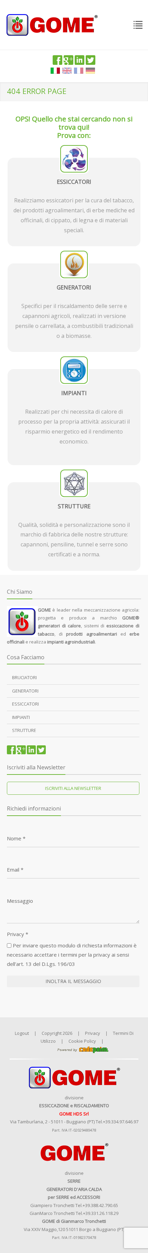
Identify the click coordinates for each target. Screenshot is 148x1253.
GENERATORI (25, 691)
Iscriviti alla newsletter (73, 788)
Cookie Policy (82, 1041)
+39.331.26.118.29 (100, 1213)
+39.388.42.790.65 (100, 1205)
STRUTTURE (24, 730)
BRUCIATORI (24, 677)
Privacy (17, 934)
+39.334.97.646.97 (120, 1122)
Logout (22, 1033)
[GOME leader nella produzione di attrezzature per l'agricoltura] (51, 24)
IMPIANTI (21, 717)
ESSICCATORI (25, 704)
